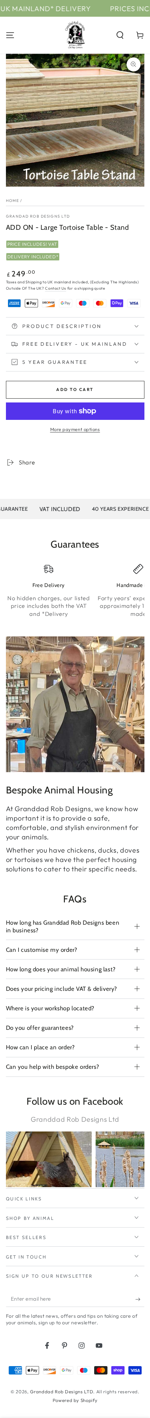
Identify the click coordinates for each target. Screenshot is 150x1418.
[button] (120, 35)
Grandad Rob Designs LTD (38, 216)
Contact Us (55, 288)
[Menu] (10, 35)
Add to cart (74, 389)
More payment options (75, 429)
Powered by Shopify (75, 1400)
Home (12, 200)
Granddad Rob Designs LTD (61, 1391)
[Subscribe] (139, 1299)
